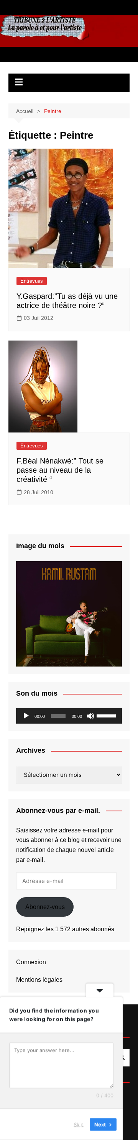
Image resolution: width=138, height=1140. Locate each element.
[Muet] (90, 716)
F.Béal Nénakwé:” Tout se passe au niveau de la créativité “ (60, 470)
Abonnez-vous (45, 907)
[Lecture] (26, 716)
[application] (69, 716)
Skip (79, 1124)
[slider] (107, 715)
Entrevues (31, 281)
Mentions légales (39, 979)
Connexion (31, 962)
